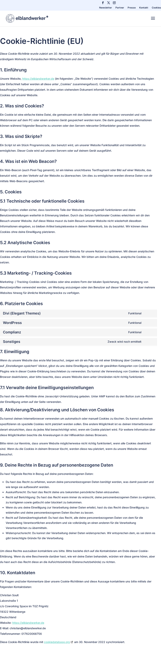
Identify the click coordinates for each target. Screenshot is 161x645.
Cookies (156, 7)
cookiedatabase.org (57, 642)
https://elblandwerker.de (38, 78)
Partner (119, 7)
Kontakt (143, 7)
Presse (132, 7)
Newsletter (105, 7)
